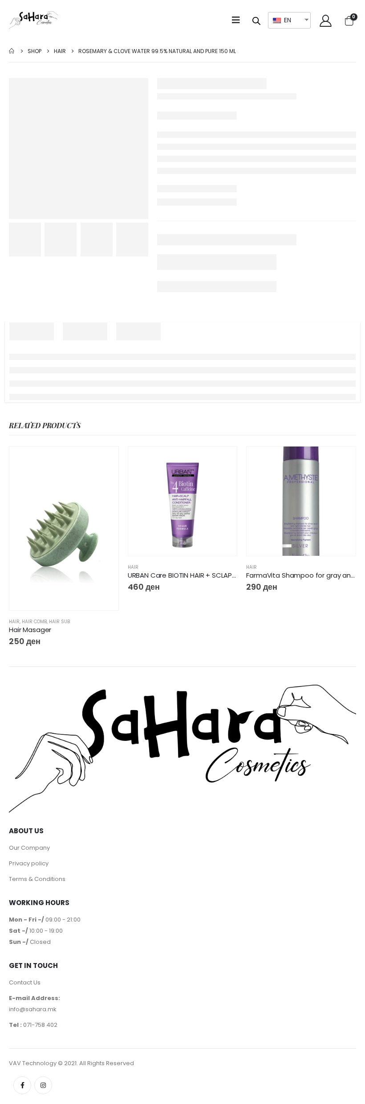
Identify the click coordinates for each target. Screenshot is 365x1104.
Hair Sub (59, 621)
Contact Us (25, 982)
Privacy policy (29, 863)
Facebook (22, 1085)
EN (286, 20)
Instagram (43, 1085)
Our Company (29, 848)
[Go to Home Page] (12, 51)
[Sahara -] (33, 20)
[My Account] (326, 20)
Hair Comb (34, 621)
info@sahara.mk (33, 1009)
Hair (14, 621)
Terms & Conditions (37, 879)
